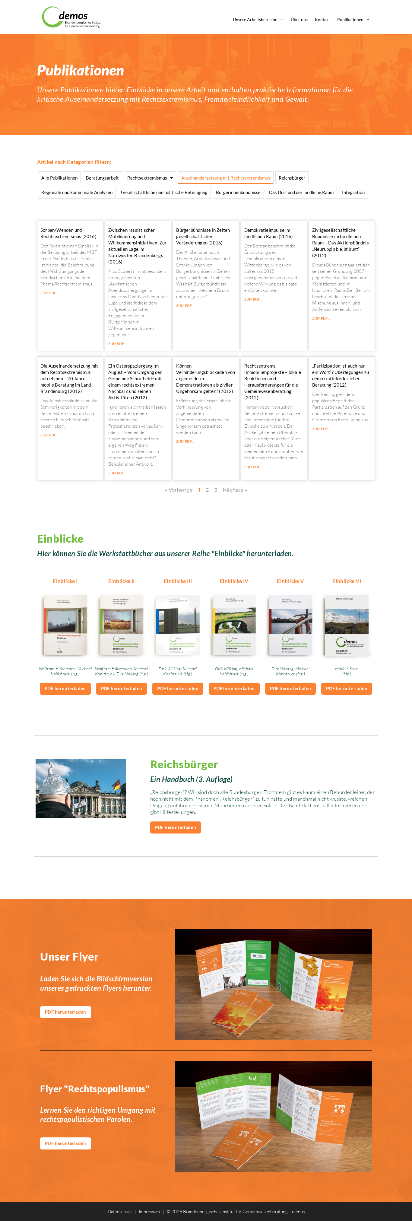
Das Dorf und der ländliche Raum (301, 192)
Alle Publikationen (59, 177)
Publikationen (350, 19)
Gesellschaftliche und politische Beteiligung (164, 192)
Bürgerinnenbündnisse (238, 192)
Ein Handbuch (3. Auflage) (191, 779)
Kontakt (322, 19)
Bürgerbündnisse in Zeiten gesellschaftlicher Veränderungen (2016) (203, 236)
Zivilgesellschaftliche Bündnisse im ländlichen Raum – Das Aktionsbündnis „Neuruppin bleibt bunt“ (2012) (340, 242)
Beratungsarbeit (102, 177)
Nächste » (235, 490)
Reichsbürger (292, 177)
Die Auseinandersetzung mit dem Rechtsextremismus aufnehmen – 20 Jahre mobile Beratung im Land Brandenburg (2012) (69, 378)
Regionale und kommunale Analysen (77, 192)
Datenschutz (120, 1211)
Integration (353, 192)
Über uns (299, 19)
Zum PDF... (49, 293)
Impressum (149, 1211)
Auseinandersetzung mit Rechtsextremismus (225, 177)
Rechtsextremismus (147, 177)
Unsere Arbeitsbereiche (255, 19)
